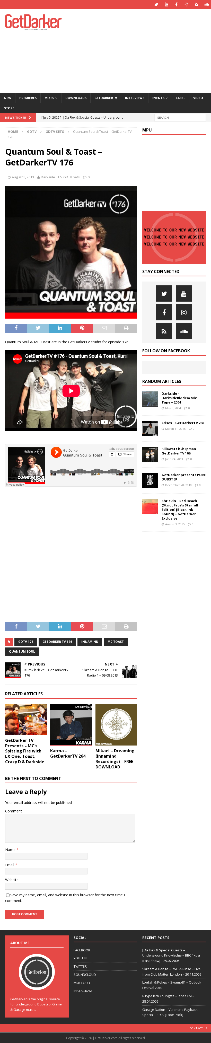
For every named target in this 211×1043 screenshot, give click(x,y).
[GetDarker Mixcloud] (196, 4)
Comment (13, 811)
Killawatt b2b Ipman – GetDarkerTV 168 (180, 450)
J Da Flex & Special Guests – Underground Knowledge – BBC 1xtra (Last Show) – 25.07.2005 (171, 955)
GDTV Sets (71, 177)
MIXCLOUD (82, 982)
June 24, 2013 (174, 459)
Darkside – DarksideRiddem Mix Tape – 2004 (179, 398)
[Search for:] (180, 117)
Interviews (134, 98)
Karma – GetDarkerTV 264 (67, 753)
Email (10, 864)
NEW (7, 98)
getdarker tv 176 (57, 641)
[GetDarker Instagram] (186, 4)
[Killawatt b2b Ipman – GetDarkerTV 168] (150, 454)
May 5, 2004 (173, 408)
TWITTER (80, 966)
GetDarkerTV (105, 98)
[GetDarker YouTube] (166, 4)
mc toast (116, 641)
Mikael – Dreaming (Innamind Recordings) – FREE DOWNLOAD (115, 758)
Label (180, 98)
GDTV (32, 131)
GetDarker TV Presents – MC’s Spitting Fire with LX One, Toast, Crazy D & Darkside (24, 751)
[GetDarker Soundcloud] (206, 4)
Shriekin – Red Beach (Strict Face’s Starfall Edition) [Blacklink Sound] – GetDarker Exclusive (180, 509)
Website (12, 879)
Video (198, 98)
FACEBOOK (82, 950)
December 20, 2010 (178, 485)
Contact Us (198, 1028)
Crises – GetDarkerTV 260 (183, 422)
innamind (89, 641)
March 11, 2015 (175, 429)
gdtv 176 (25, 641)
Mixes (49, 98)
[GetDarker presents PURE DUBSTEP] (150, 480)
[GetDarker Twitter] (156, 4)
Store (9, 108)
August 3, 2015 (174, 524)
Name (10, 849)
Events (158, 98)
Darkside (48, 177)
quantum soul (22, 651)
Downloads (75, 98)
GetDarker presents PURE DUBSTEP (184, 476)
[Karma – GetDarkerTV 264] (71, 725)
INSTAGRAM (83, 990)
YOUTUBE (81, 958)
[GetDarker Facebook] (176, 4)
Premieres (28, 98)
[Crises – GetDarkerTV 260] (150, 428)
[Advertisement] (144, 50)
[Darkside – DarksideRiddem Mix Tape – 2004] (150, 399)
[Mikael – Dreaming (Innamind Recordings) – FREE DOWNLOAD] (116, 725)
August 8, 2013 (23, 177)
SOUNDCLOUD (85, 974)
